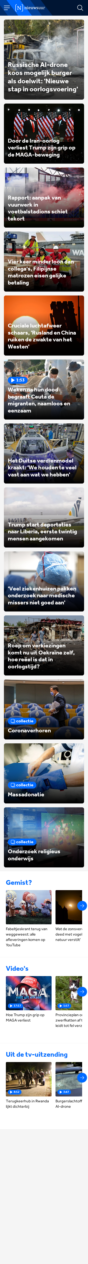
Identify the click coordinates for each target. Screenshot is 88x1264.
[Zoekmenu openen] (80, 8)
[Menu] (7, 8)
